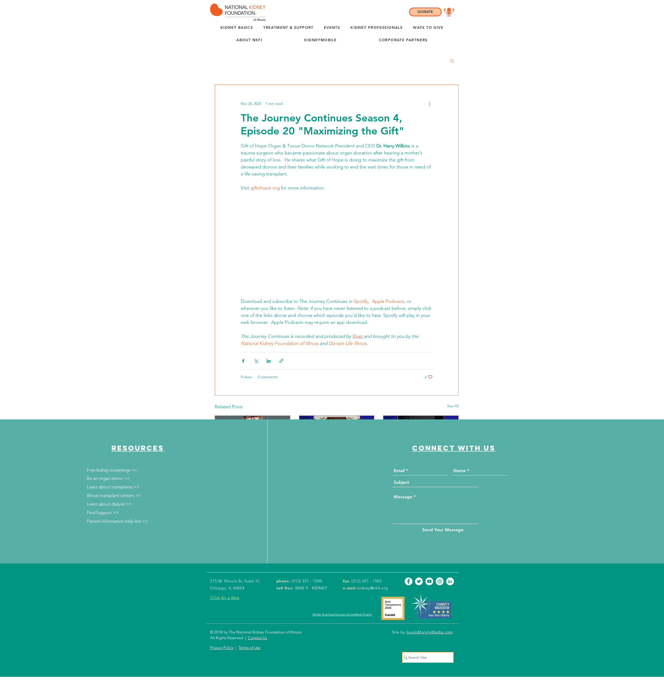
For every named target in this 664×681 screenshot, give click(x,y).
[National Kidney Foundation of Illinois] (236, 12)
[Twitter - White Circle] (419, 581)
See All (453, 406)
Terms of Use (249, 647)
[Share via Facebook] (243, 360)
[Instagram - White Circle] (440, 581)
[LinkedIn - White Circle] (450, 581)
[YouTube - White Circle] (429, 581)
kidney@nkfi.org (373, 587)
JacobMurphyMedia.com (429, 632)
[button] (249, 40)
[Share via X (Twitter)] (255, 360)
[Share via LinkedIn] (268, 360)
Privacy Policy (222, 647)
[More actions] (429, 103)
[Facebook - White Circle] (408, 581)
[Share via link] (281, 360)
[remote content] (337, 245)
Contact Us (257, 637)
